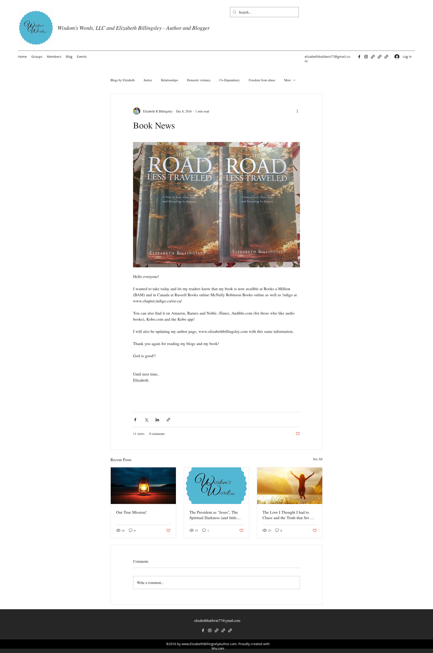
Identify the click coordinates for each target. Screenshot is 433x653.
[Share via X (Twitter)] (146, 419)
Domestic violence (198, 80)
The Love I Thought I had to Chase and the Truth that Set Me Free (289, 514)
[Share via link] (168, 419)
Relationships (169, 80)
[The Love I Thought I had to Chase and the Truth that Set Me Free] (289, 485)
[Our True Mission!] (143, 485)
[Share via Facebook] (135, 419)
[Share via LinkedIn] (157, 419)
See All (317, 459)
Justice (148, 80)
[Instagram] (366, 56)
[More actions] (297, 111)
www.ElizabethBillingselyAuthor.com (209, 644)
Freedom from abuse (262, 80)
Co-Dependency (229, 80)
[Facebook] (359, 56)
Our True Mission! (131, 512)
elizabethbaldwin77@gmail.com (217, 620)
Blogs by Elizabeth (123, 80)
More (287, 80)
